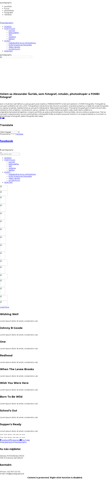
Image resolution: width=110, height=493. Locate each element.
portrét (12, 162)
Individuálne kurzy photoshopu (22, 174)
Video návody (14, 178)
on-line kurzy (14, 180)
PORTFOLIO (9, 160)
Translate (19, 134)
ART (10, 166)
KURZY (7, 172)
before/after (14, 164)
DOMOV (7, 158)
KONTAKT (8, 182)
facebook (6, 141)
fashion (12, 170)
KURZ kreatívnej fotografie (20, 176)
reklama (12, 168)
